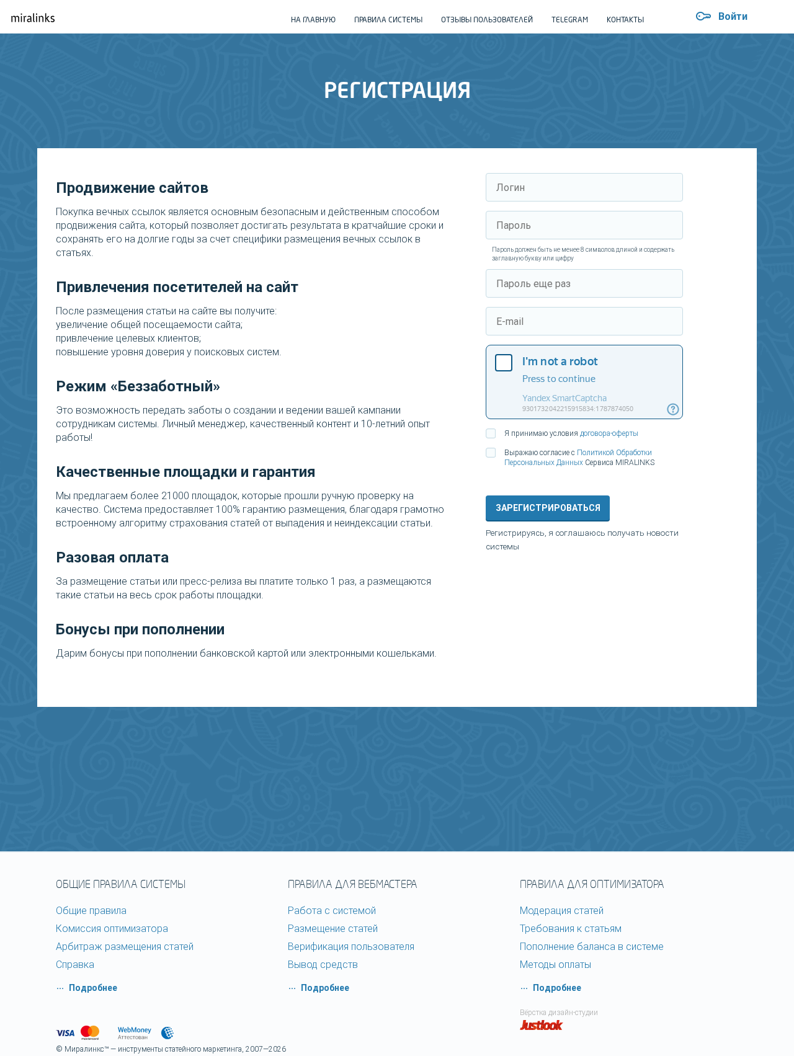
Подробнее (93, 988)
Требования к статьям (571, 928)
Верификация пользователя (351, 946)
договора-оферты (609, 433)
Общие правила (91, 910)
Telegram (569, 20)
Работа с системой (332, 910)
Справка (75, 964)
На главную (313, 20)
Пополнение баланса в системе (592, 946)
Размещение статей (333, 928)
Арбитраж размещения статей (125, 946)
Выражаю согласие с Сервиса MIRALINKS (579, 457)
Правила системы (388, 20)
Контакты (625, 20)
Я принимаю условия (571, 433)
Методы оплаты (555, 964)
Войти (732, 16)
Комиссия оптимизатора (112, 928)
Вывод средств (323, 964)
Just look (541, 1025)
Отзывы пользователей (487, 20)
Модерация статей (562, 910)
